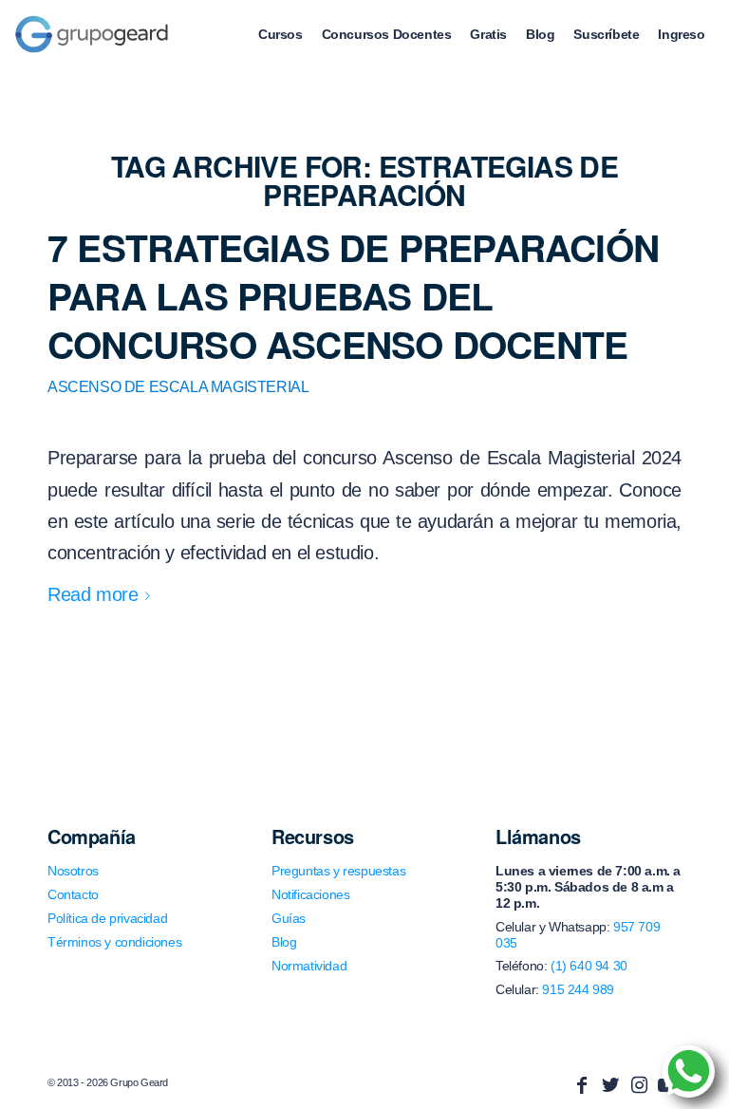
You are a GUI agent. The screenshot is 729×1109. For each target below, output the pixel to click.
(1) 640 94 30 (589, 965)
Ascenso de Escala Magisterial (177, 387)
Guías (288, 918)
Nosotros (73, 870)
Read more (92, 594)
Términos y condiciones (114, 941)
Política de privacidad (107, 918)
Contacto (73, 894)
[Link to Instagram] (639, 1085)
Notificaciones (310, 894)
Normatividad (308, 965)
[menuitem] (280, 34)
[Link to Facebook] (582, 1085)
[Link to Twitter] (610, 1085)
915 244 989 (578, 989)
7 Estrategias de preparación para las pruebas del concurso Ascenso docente (353, 295)
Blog (283, 941)
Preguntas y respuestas (338, 870)
